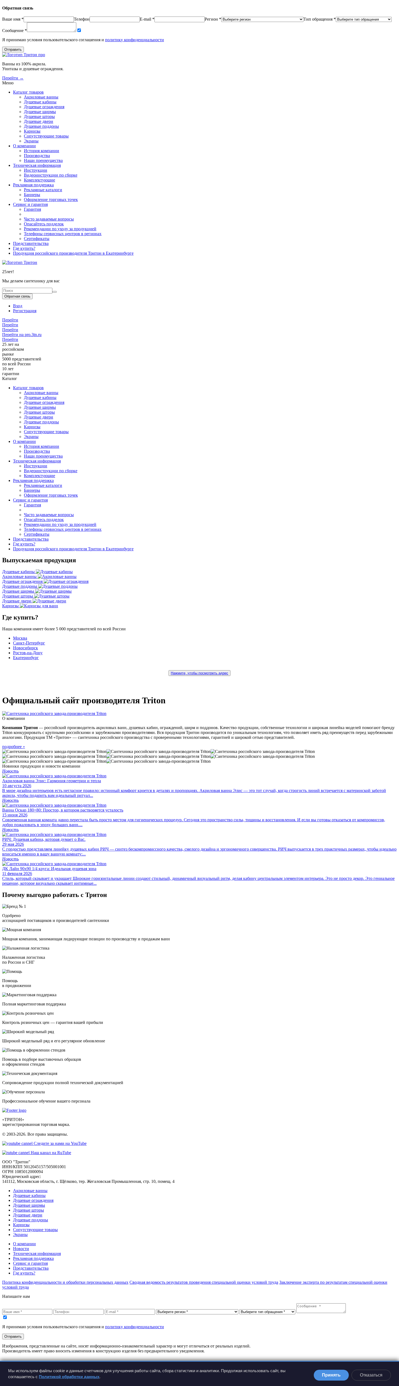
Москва (20, 638)
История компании (41, 150)
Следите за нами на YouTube (60, 1143)
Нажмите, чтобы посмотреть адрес (199, 673)
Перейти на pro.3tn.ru (22, 334)
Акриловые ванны (41, 97)
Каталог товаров (28, 92)
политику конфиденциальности (134, 39)
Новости (21, 1248)
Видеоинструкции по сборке (50, 175)
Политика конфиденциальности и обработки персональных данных (65, 1282)
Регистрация (24, 310)
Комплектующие (39, 180)
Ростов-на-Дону (28, 652)
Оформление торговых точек (51, 199)
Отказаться (371, 1375)
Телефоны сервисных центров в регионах (63, 233)
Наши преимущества (43, 160)
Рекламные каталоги (43, 189)
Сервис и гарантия (30, 204)
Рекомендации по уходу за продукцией (60, 228)
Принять (331, 1375)
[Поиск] (54, 292)
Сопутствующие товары (46, 136)
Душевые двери (38, 121)
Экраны (31, 141)
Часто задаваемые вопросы (49, 219)
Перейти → (13, 78)
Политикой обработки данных (69, 1376)
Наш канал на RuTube (50, 1152)
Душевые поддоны (41, 126)
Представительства (31, 243)
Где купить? (24, 248)
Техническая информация (37, 165)
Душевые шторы (39, 116)
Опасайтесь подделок (44, 224)
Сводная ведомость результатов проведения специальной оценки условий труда (203, 1282)
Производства (37, 155)
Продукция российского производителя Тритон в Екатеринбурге (73, 253)
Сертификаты (36, 238)
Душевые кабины (40, 102)
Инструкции (35, 170)
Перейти (10, 320)
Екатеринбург (26, 657)
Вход (17, 306)
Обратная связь (17, 296)
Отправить (13, 49)
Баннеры (32, 194)
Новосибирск (25, 648)
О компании (24, 145)
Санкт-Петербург (29, 643)
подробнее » (13, 746)
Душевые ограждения (44, 106)
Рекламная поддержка (33, 185)
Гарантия (32, 209)
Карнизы (32, 131)
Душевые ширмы (40, 111)
